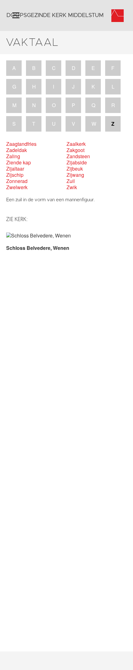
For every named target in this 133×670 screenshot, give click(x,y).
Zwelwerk (17, 187)
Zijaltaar (15, 169)
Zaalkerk (76, 144)
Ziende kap (18, 162)
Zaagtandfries (21, 144)
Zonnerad (17, 181)
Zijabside (76, 162)
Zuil (70, 181)
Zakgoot (75, 150)
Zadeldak (16, 150)
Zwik (71, 187)
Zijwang (75, 175)
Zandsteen (78, 156)
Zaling (13, 156)
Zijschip (15, 175)
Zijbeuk (74, 169)
